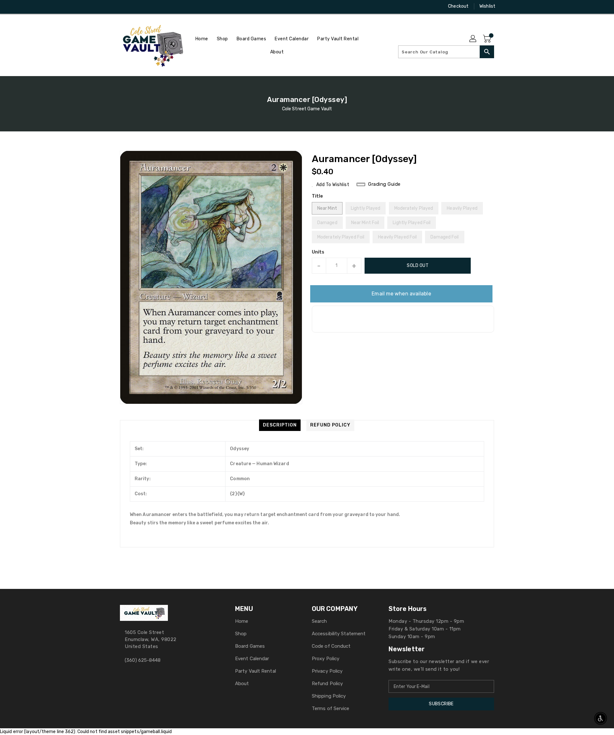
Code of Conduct (331, 646)
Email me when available (401, 294)
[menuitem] (202, 38)
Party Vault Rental (255, 671)
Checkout (458, 6)
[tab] (280, 425)
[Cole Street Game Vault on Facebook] (111, 6)
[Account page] (473, 39)
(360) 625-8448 (143, 660)
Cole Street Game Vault (307, 109)
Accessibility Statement (339, 634)
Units (318, 252)
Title (317, 196)
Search (319, 621)
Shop (241, 634)
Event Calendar (252, 658)
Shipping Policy (329, 696)
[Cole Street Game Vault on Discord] (135, 6)
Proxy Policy (325, 658)
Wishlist (487, 6)
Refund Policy (327, 683)
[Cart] (487, 39)
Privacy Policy (327, 671)
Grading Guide (384, 184)
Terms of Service (331, 708)
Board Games (250, 646)
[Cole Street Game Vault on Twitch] (147, 6)
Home (241, 621)
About (242, 683)
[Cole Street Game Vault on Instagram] (123, 6)
